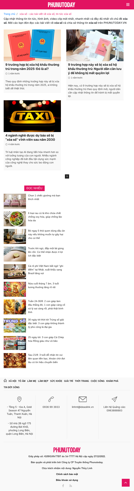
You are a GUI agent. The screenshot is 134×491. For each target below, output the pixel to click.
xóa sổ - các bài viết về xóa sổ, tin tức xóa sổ (45, 13)
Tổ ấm (21, 381)
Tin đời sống (12, 387)
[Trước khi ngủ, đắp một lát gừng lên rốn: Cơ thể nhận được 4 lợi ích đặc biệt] (15, 254)
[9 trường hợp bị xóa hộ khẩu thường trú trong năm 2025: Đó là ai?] (32, 45)
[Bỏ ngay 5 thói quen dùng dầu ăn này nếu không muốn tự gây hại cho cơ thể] (15, 236)
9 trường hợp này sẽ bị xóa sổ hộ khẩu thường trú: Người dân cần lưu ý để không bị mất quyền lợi (94, 69)
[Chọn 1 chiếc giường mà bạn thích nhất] (15, 201)
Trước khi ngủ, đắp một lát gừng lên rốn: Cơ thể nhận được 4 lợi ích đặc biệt (46, 252)
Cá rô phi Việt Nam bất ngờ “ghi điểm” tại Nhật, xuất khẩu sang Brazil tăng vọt (45, 270)
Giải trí (68, 381)
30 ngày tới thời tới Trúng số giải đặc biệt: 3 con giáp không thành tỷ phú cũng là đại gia (46, 323)
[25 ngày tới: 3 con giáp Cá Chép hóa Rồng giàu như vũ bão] (15, 342)
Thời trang (82, 381)
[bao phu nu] (61, 5)
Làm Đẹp (43, 381)
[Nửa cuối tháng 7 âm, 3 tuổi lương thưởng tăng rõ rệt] (15, 289)
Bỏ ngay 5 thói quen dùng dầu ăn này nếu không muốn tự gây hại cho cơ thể (46, 234)
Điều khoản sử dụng (67, 480)
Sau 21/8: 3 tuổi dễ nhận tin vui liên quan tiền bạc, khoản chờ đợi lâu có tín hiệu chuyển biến (46, 358)
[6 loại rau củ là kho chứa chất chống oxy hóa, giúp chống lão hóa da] (15, 218)
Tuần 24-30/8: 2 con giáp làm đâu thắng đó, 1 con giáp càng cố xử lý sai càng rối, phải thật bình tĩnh (46, 307)
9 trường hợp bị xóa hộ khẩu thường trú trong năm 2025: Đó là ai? (32, 67)
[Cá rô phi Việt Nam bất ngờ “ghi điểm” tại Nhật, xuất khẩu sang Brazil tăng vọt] (15, 271)
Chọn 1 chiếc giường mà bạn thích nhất (44, 197)
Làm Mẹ (31, 381)
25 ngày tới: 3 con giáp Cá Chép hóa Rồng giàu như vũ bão (46, 339)
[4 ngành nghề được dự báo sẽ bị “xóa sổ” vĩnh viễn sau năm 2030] (32, 116)
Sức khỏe (56, 381)
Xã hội (12, 381)
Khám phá (112, 381)
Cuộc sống (98, 381)
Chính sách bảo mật (67, 474)
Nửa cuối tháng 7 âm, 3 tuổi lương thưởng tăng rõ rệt (43, 285)
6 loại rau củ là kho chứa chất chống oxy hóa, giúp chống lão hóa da (45, 217)
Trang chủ (9, 13)
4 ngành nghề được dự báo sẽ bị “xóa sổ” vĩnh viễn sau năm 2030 (30, 137)
